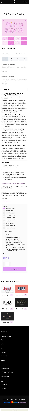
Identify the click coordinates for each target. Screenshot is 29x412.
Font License (6, 206)
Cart (2, 339)
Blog (2, 381)
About (2, 349)
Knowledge (4, 356)
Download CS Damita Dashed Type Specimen (13, 183)
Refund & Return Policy (7, 372)
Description (6, 89)
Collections (4, 384)
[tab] (14, 89)
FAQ (2, 365)
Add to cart (14, 269)
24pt (5, 59)
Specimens (4, 388)
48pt (18, 59)
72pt (24, 59)
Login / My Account (6, 336)
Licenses (3, 352)
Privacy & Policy (5, 368)
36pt (11, 59)
